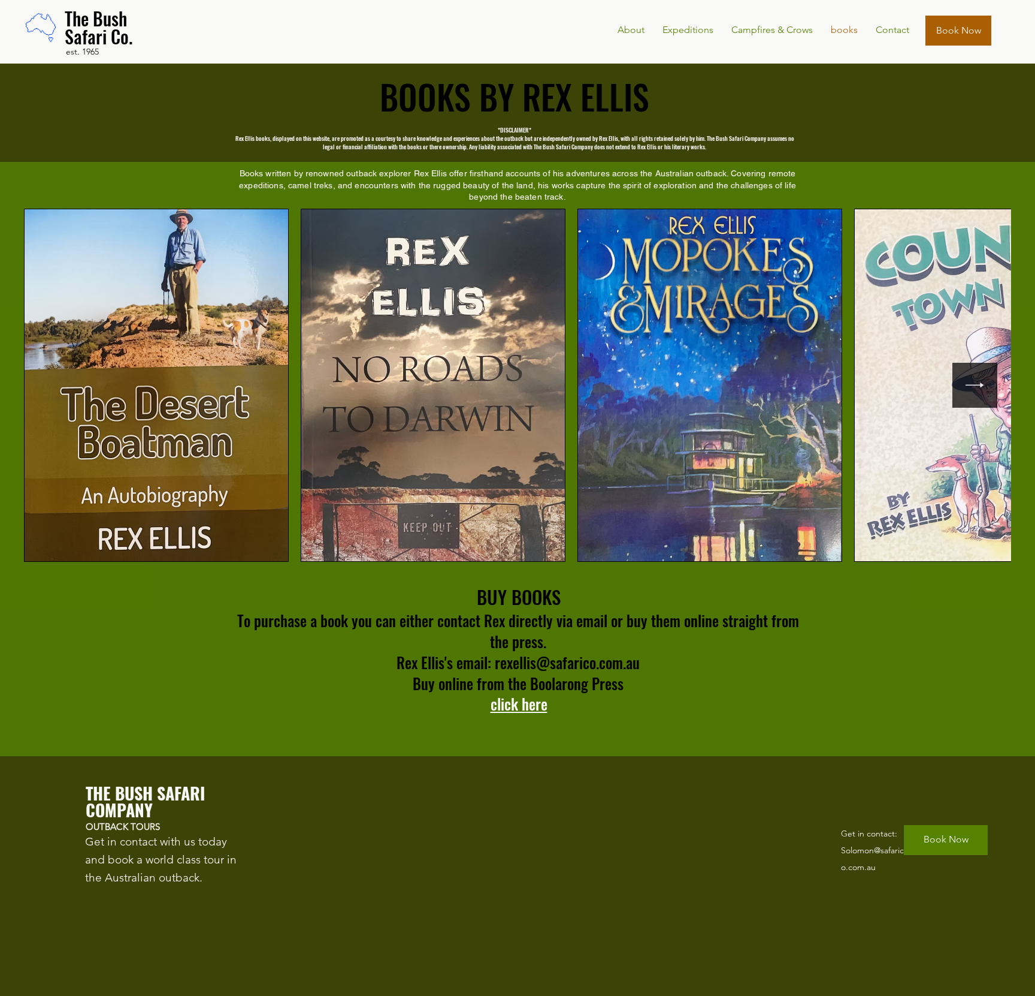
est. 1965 (82, 51)
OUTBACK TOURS (124, 826)
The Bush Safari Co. (99, 27)
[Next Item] (974, 385)
